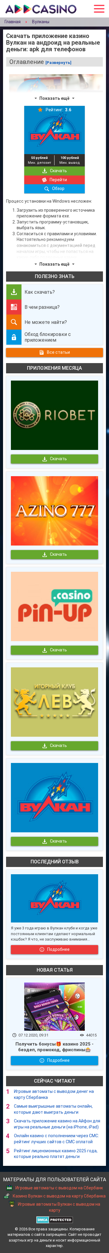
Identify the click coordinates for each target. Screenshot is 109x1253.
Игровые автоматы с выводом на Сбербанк (59, 1187)
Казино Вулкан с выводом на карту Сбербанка (59, 1196)
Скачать (58, 170)
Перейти (58, 179)
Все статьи (58, 352)
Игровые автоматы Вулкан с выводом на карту (59, 1207)
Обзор (58, 188)
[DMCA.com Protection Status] (54, 1219)
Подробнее (58, 949)
